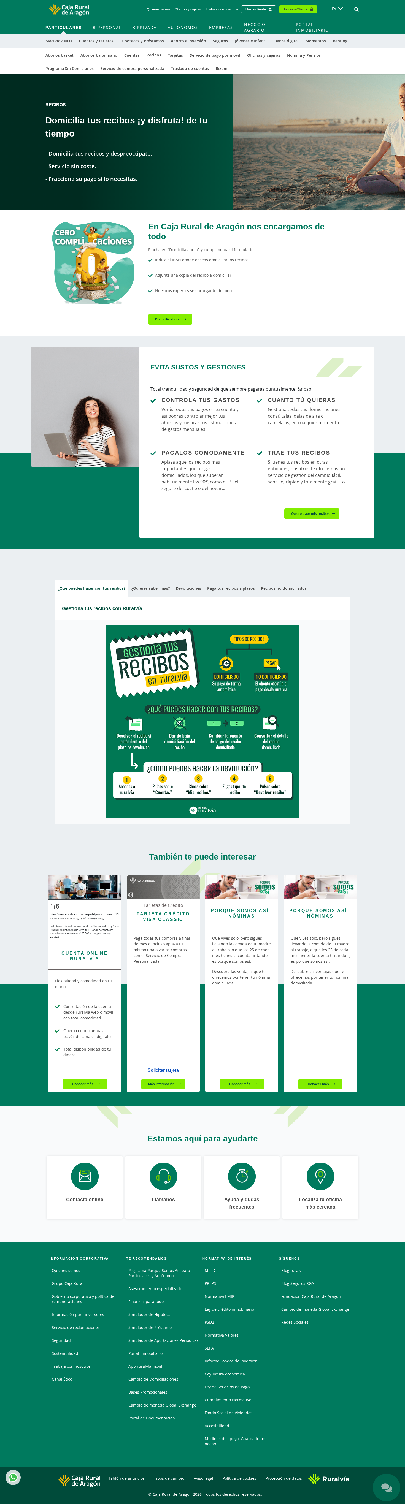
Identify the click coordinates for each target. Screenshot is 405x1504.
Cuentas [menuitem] (132, 55)
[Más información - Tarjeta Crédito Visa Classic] (163, 887)
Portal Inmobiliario (145, 1353)
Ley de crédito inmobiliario (229, 1309)
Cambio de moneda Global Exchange (162, 1405)
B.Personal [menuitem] (107, 27)
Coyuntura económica (225, 1374)
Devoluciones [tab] (188, 588)
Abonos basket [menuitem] (59, 55)
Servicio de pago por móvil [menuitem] (215, 55)
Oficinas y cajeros (188, 9)
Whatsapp (13, 1477)
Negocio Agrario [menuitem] (255, 27)
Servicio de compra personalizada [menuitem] (132, 68)
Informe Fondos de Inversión (231, 1361)
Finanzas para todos (147, 1301)
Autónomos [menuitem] (183, 27)
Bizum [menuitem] (221, 68)
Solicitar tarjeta (163, 1070)
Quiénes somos (159, 9)
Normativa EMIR (219, 1296)
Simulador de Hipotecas (150, 1314)
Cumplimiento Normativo (228, 1399)
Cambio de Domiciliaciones (153, 1379)
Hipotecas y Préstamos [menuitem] (142, 40)
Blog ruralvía (293, 1270)
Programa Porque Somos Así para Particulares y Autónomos (159, 1273)
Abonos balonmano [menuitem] (98, 55)
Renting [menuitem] (340, 40)
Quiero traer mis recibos (310, 513)
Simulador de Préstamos (151, 1327)
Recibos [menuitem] (154, 55)
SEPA (209, 1348)
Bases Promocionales (147, 1392)
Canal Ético (62, 1379)
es (334, 8)
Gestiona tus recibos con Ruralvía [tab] (102, 608)
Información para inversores (78, 1314)
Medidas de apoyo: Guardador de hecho (236, 1441)
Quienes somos (66, 1270)
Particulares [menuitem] (63, 27)
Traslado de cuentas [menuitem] (190, 68)
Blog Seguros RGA (297, 1283)
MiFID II (211, 1270)
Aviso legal (203, 1478)
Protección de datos (284, 1478)
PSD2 (209, 1322)
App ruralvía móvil (145, 1366)
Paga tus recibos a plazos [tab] (231, 588)
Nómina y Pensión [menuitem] (304, 55)
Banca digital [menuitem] (286, 40)
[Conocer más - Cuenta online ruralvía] (84, 887)
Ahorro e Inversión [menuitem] (188, 40)
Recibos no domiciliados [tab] (284, 588)
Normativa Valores (222, 1335)
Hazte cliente (255, 9)
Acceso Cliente (295, 9)
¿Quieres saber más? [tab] (150, 588)
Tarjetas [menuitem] (175, 55)
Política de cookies (239, 1478)
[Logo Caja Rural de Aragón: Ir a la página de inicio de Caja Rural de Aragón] (69, 9)
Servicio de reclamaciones (76, 1327)
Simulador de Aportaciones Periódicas (163, 1340)
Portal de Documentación (151, 1418)
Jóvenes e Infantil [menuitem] (251, 40)
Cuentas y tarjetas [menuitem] (96, 40)
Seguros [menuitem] (220, 40)
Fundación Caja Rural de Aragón (311, 1296)
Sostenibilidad (65, 1353)
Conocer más (83, 1084)
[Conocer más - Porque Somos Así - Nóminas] (241, 887)
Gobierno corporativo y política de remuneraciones (83, 1299)
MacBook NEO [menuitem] (58, 40)
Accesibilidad (217, 1425)
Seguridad (61, 1340)
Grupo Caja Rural (67, 1283)
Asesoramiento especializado (155, 1288)
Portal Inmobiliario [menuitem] (312, 27)
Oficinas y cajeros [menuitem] (263, 55)
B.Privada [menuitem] (145, 27)
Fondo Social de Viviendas (228, 1412)
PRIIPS (210, 1283)
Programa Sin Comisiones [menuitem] (69, 68)
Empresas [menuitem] (221, 27)
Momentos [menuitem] (316, 40)
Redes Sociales (295, 1322)
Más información (161, 1084)
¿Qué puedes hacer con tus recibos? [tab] (91, 588)
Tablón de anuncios (126, 1478)
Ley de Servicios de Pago (227, 1386)
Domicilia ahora (167, 319)
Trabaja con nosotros (222, 9)
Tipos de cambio (169, 1478)
